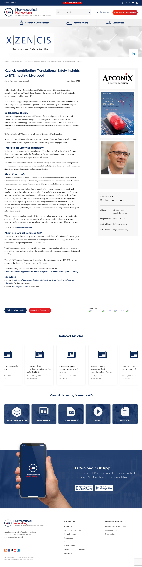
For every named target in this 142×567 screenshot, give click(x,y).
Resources (68, 538)
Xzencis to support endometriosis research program (69, 369)
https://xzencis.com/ (120, 230)
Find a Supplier (10, 2)
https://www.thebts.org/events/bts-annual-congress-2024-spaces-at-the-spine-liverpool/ (41, 271)
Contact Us (104, 12)
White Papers (69, 546)
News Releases (16, 61)
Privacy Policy (70, 553)
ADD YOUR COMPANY (72, 3)
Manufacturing (81, 23)
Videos (67, 542)
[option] (39, 365)
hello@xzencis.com (120, 224)
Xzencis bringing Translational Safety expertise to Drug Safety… (102, 369)
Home (6, 61)
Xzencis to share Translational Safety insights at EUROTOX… (39, 369)
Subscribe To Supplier (40, 310)
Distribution (118, 23)
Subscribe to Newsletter (125, 12)
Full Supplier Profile (15, 310)
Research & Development (36, 23)
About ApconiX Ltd (20, 286)
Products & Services (72, 530)
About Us (68, 526)
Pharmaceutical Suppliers (74, 549)
